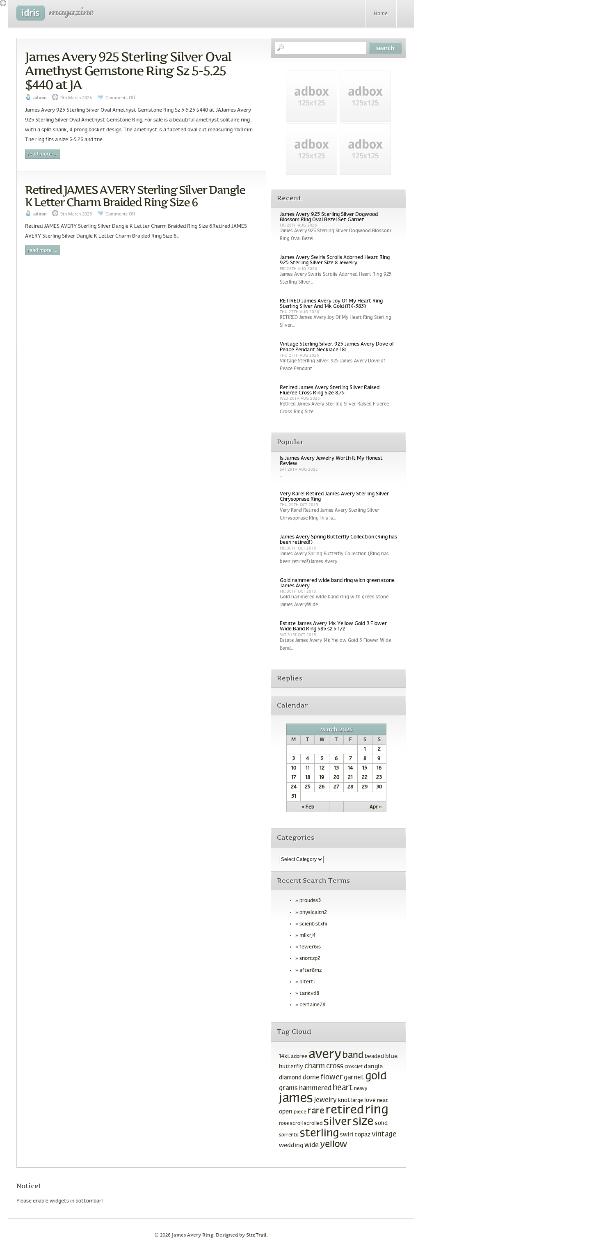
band (353, 1055)
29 (365, 787)
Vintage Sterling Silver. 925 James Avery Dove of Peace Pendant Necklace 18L (337, 347)
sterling (319, 1133)
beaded (374, 1056)
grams (288, 1088)
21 (350, 777)
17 (293, 777)
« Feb (308, 807)
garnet (354, 1077)
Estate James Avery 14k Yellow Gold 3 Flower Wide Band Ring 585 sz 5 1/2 (333, 626)
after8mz (310, 970)
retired (345, 1110)
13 (336, 768)
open (285, 1112)
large (357, 1100)
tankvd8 (309, 993)
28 (350, 787)
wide (311, 1145)
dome (311, 1078)
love (370, 1100)
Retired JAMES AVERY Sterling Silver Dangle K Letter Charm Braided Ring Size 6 (135, 196)
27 (336, 787)
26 (322, 787)
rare (316, 1111)
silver (338, 1122)
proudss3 (310, 900)
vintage (384, 1134)
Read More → (42, 154)
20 (336, 777)
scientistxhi (313, 924)
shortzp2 (309, 958)
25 (308, 787)
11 (308, 768)
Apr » (376, 807)
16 (379, 768)
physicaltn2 (313, 912)
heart (343, 1088)
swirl (347, 1135)
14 (350, 768)
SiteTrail (256, 1235)
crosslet (354, 1067)
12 (322, 768)
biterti (307, 982)
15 (364, 768)
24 (294, 787)
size (363, 1121)
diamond (290, 1078)
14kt (284, 1056)
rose (284, 1124)
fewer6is (310, 947)
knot (344, 1100)
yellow (333, 1145)
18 (307, 777)
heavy (360, 1089)
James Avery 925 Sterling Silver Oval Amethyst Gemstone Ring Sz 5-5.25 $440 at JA (128, 70)
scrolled (313, 1123)
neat (382, 1100)
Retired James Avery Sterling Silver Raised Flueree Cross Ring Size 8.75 (329, 390)
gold (375, 1077)
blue (391, 1056)
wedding (291, 1145)
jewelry (325, 1100)
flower (332, 1077)
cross (334, 1066)
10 (293, 768)
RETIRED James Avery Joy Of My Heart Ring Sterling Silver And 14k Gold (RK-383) (331, 304)
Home (381, 13)
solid (381, 1123)
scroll (296, 1123)
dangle (373, 1067)
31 (293, 796)
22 (365, 777)
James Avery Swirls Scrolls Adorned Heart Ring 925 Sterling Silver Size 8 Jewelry (335, 260)
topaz (362, 1135)
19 (321, 777)
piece (300, 1112)
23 (379, 777)
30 (379, 787)
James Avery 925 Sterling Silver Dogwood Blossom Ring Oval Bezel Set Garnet (329, 217)
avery (324, 1055)
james (296, 1099)
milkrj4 (307, 935)
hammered (315, 1088)
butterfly (291, 1067)
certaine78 (312, 1005)
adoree (299, 1056)
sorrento (289, 1135)
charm (314, 1066)
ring (376, 1110)
